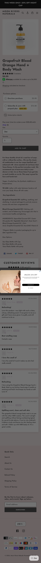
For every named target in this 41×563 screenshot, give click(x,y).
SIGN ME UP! (31, 284)
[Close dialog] (39, 271)
